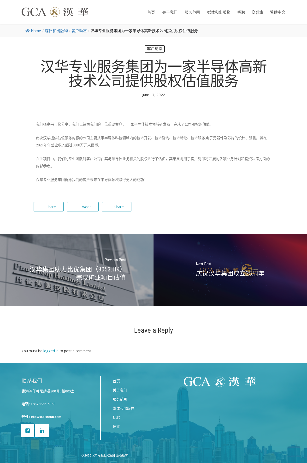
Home (36, 31)
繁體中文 (277, 12)
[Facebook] (29, 431)
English (257, 12)
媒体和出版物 (218, 12)
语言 (116, 426)
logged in (51, 350)
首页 (151, 12)
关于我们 (169, 12)
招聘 (241, 12)
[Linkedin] (43, 431)
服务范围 (192, 12)
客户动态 (79, 31)
